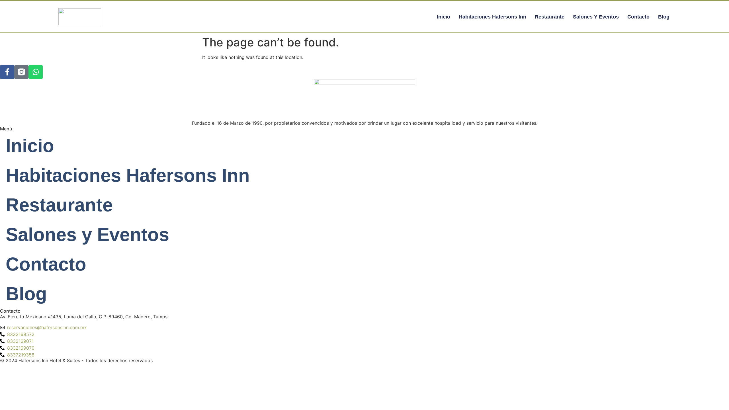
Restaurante (549, 17)
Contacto (638, 17)
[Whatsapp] (35, 72)
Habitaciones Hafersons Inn (492, 17)
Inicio (443, 17)
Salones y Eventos (596, 17)
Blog (663, 17)
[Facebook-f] (7, 72)
